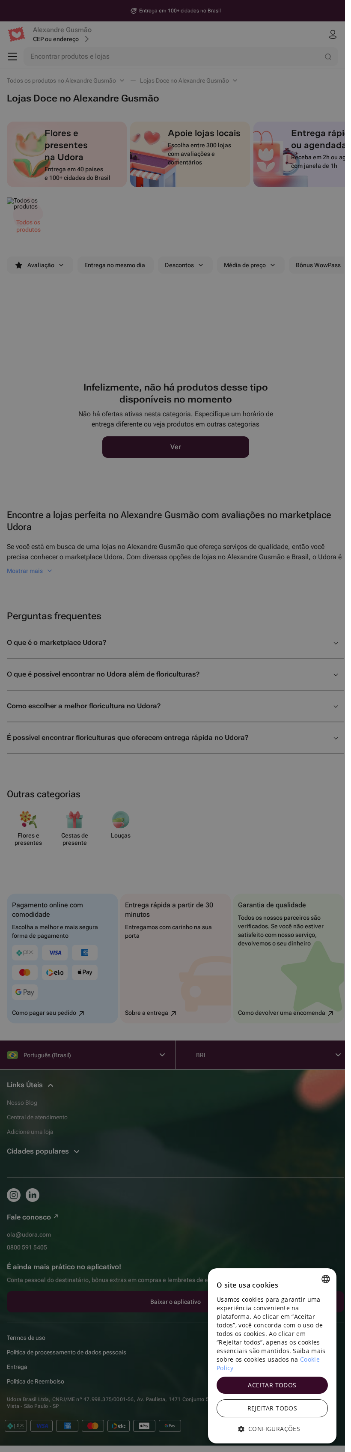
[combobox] (325, 1279)
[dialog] (272, 1355)
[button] (272, 1429)
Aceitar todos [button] (272, 1385)
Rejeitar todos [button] (272, 1408)
